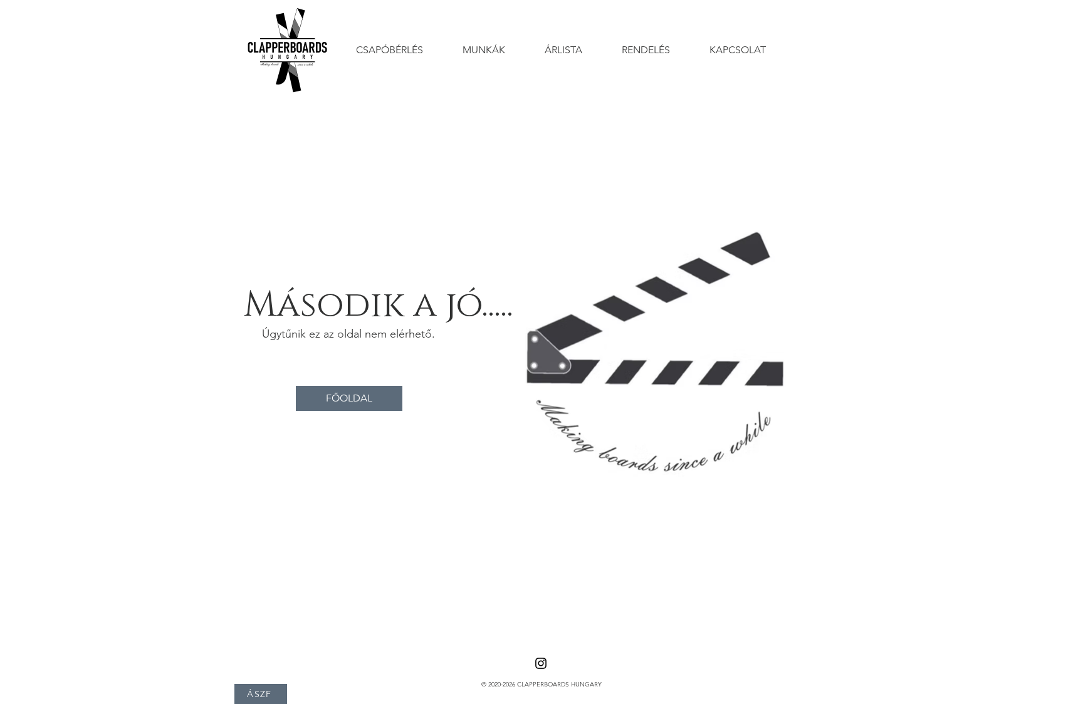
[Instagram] (540, 663)
